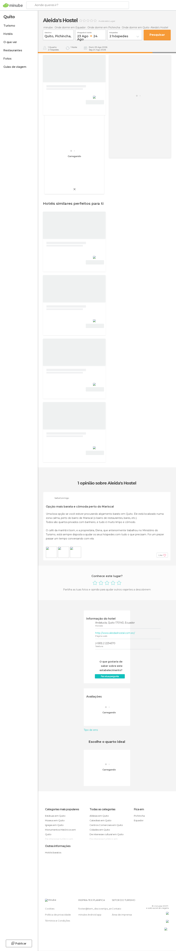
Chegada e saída (84, 32)
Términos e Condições (57, 920)
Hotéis (8, 34)
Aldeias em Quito (99, 815)
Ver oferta (95, 102)
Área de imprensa (122, 914)
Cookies (49, 908)
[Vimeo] (162, 901)
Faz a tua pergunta (110, 676)
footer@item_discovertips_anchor (97, 908)
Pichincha (139, 815)
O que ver (10, 42)
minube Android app (89, 914)
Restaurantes (12, 50)
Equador (139, 820)
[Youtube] (166, 901)
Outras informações (57, 846)
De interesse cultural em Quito (107, 834)
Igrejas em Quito (54, 825)
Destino (48, 32)
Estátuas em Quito (55, 815)
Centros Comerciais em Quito (106, 825)
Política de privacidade (58, 914)
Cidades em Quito (100, 829)
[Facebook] (153, 901)
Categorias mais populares (62, 809)
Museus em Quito (55, 820)
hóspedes (113, 32)
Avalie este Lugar (106, 21)
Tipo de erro (91, 730)
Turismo (9, 25)
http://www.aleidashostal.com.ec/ (115, 633)
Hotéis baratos (53, 852)
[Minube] (13, 5)
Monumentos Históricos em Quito (60, 832)
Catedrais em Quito (100, 820)
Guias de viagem (14, 66)
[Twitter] (157, 901)
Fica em (139, 809)
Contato (116, 908)
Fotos (7, 58)
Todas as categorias (102, 809)
